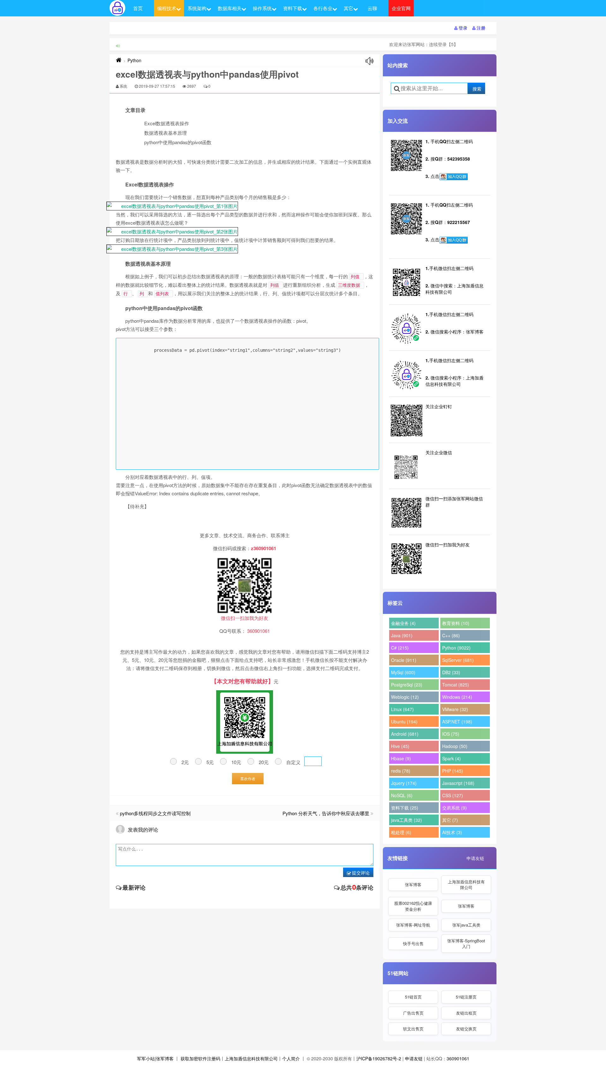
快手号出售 (413, 943)
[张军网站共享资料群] (453, 176)
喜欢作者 (247, 778)
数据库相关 (229, 8)
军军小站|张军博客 (155, 1058)
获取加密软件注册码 (200, 1058)
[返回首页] (119, 60)
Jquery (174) (404, 783)
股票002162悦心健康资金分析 (413, 906)
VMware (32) (455, 709)
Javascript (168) (458, 783)
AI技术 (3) (452, 832)
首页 (138, 8)
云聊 (372, 8)
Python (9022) (456, 648)
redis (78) (400, 771)
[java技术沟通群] (453, 240)
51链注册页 (466, 997)
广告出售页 (413, 1013)
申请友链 (475, 858)
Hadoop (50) (454, 746)
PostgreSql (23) (406, 684)
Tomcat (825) (455, 684)
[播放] (369, 61)
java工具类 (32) (406, 820)
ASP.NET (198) (457, 721)
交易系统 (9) (454, 807)
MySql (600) (403, 672)
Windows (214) (457, 697)
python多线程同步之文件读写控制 (155, 813)
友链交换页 (466, 1029)
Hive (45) (400, 746)
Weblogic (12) (405, 697)
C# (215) (400, 648)
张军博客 (413, 884)
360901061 (458, 1058)
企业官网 (401, 8)
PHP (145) (452, 771)
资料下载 (292, 8)
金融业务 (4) (403, 623)
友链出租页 (466, 1013)
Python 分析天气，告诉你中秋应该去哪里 (325, 813)
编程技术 (166, 8)
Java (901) (402, 635)
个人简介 (291, 1058)
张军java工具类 (466, 925)
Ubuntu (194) (404, 721)
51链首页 (413, 997)
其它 (348, 8)
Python (134, 60)
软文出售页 (413, 1029)
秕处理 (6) (401, 832)
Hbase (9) (401, 758)
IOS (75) (450, 734)
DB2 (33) (451, 672)
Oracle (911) (403, 660)
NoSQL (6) (402, 795)
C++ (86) (451, 635)
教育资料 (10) (455, 623)
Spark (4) (451, 758)
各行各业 (322, 8)
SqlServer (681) (458, 660)
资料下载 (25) (404, 807)
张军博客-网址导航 (413, 925)
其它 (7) (450, 820)
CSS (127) (452, 795)
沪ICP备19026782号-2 (378, 1058)
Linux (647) (402, 709)
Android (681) (405, 734)
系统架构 (196, 8)
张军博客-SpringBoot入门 (466, 943)
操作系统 (262, 8)
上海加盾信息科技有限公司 (466, 884)
